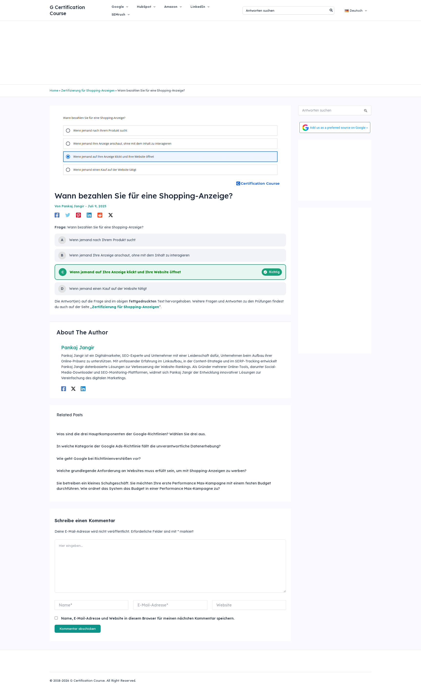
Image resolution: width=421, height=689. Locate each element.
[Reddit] (99, 215)
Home (54, 90)
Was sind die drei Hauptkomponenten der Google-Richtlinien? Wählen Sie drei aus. (131, 434)
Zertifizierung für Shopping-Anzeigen (88, 90)
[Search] (331, 10)
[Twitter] (67, 215)
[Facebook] (57, 215)
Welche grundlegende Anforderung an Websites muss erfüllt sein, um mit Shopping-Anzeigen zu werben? (151, 470)
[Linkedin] (89, 215)
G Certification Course (67, 10)
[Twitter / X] (110, 215)
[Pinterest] (78, 215)
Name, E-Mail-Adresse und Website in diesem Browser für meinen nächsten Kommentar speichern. (147, 618)
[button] (126, 6)
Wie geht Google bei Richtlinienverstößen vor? (99, 458)
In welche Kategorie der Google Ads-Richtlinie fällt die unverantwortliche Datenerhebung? (138, 446)
